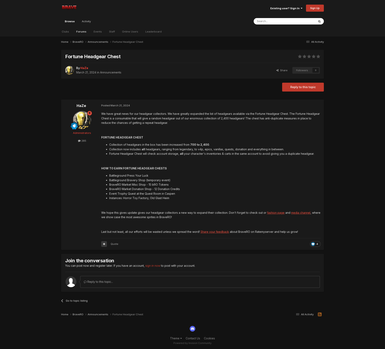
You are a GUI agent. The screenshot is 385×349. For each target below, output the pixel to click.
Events (98, 31)
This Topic (303, 21)
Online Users (130, 31)
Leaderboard (153, 31)
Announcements (110, 72)
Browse (70, 21)
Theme (175, 338)
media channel (300, 212)
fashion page (276, 212)
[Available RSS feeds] (320, 314)
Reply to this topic (303, 87)
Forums (81, 31)
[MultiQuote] (104, 244)
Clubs (65, 31)
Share (283, 70)
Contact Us (193, 338)
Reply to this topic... (100, 281)
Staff (112, 31)
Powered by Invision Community (192, 343)
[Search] (319, 21)
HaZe (81, 106)
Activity (86, 21)
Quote (114, 243)
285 (83, 140)
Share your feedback (215, 231)
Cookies (209, 338)
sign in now (152, 265)
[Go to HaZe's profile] (69, 70)
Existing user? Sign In (285, 8)
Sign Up (315, 8)
